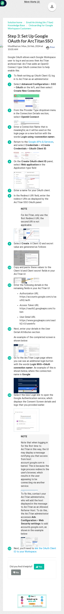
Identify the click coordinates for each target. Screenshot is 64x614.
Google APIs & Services (40, 141)
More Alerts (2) (32, 1)
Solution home (15, 22)
